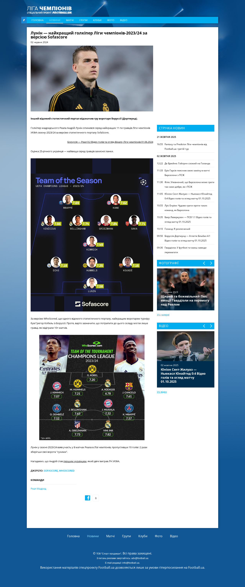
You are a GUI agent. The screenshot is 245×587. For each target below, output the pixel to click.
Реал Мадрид (38, 488)
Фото (110, 20)
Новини (54, 20)
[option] (185, 359)
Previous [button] (204, 263)
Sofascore (51, 470)
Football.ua (196, 567)
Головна (37, 20)
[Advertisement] (185, 55)
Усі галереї (163, 314)
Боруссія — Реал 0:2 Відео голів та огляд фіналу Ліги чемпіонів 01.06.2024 (110, 142)
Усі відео (162, 391)
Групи (83, 20)
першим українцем (75, 461)
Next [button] (211, 263)
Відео (123, 20)
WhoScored (67, 470)
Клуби (97, 20)
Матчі (70, 20)
